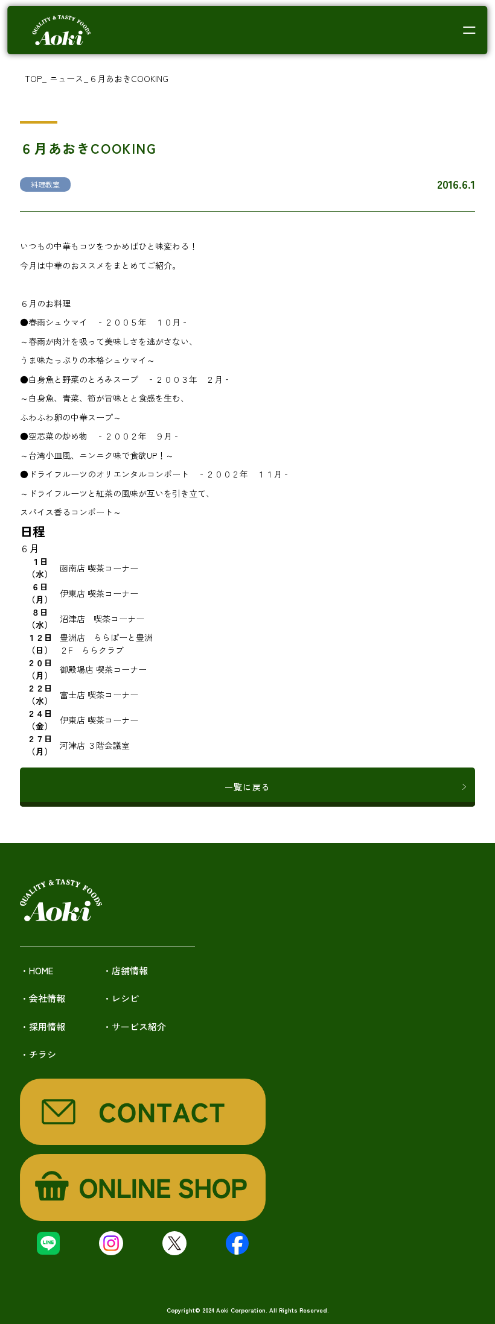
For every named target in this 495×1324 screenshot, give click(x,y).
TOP (33, 78)
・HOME (36, 970)
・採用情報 (42, 1026)
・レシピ (121, 998)
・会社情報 (42, 998)
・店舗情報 (125, 970)
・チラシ (38, 1054)
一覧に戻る (247, 787)
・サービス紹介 (134, 1026)
